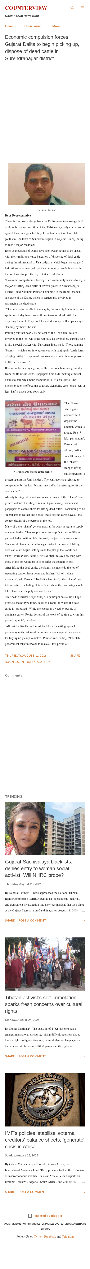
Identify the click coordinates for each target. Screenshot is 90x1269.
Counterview (26, 8)
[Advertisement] (45, 111)
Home (9, 26)
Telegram (68, 1236)
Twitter (38, 1236)
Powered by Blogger (47, 1216)
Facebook (50, 1236)
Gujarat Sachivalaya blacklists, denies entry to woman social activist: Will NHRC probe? (38, 868)
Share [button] (75, 655)
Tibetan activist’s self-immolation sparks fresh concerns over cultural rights (43, 1004)
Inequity (28, 662)
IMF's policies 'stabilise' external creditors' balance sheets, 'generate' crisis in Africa (44, 1139)
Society (43, 662)
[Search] (72, 7)
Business (12, 662)
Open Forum (32, 26)
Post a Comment (32, 920)
